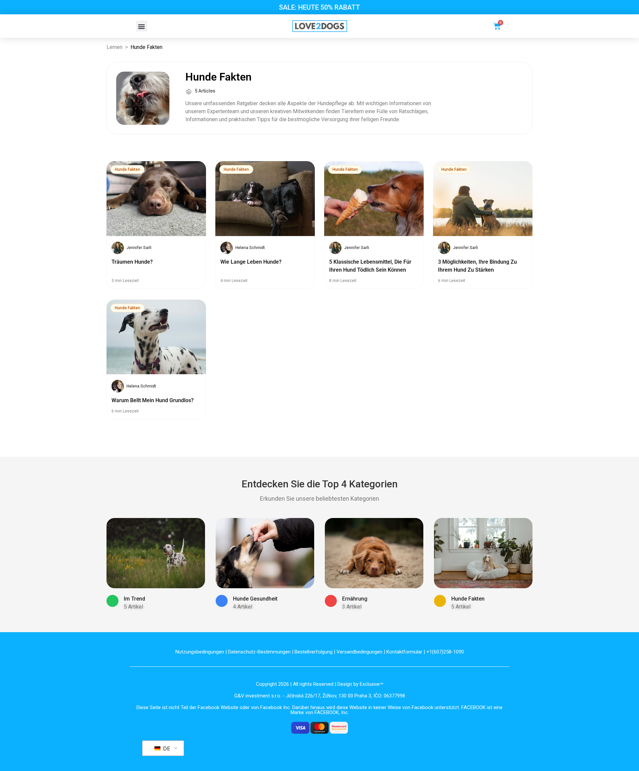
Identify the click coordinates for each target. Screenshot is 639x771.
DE (165, 748)
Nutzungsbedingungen (199, 652)
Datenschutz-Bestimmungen (259, 652)
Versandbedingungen (359, 652)
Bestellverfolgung (313, 652)
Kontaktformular (404, 652)
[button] (141, 26)
